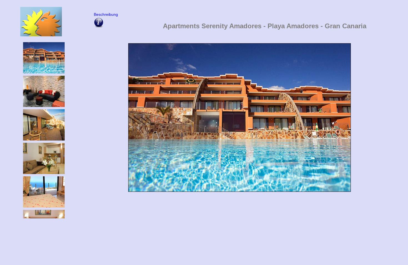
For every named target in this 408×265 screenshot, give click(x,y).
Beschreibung (105, 14)
